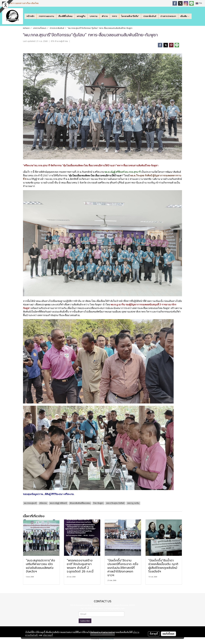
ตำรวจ (105, 16)
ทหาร (114, 16)
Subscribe (85, 620)
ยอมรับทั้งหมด (168, 633)
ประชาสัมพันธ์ (149, 16)
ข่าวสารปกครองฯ (168, 16)
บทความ (93, 16)
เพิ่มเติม (184, 16)
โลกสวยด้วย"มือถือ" (130, 16)
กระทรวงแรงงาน (46, 16)
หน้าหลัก (30, 16)
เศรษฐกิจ (81, 16)
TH (200, 3)
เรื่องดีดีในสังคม (65, 16)
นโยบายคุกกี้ (48, 635)
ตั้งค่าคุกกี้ (154, 633)
